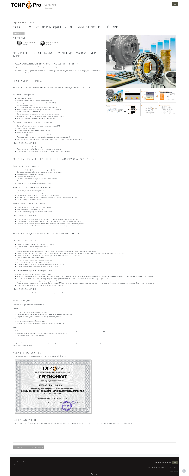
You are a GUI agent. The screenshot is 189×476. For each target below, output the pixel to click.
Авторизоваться (19, 447)
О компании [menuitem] (16, 13)
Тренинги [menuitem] (41, 13)
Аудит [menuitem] (24, 13)
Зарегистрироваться (35, 447)
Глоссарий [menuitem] (60, 13)
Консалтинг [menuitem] (32, 13)
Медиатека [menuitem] (69, 13)
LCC (29, 170)
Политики (94, 474)
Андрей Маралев (29, 42)
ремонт (78, 219)
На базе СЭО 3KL (174, 471)
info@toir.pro (15, 464)
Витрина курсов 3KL (20, 23)
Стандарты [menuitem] (50, 13)
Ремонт (19, 260)
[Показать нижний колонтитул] (184, 471)
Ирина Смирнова (52, 42)
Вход (174, 4)
